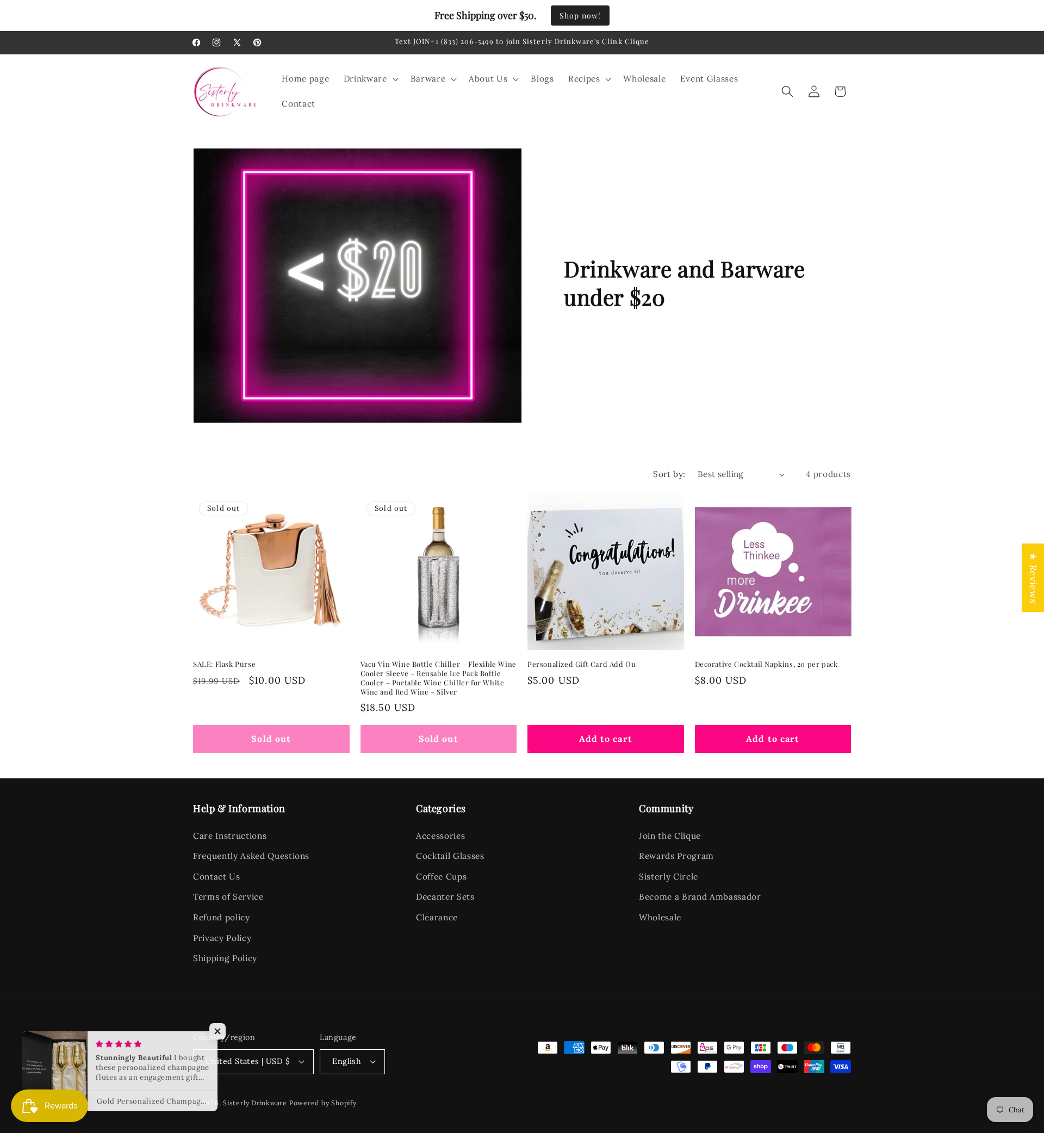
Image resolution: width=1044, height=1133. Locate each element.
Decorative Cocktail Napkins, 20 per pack (766, 664)
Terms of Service (228, 896)
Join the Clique (670, 836)
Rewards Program (676, 856)
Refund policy (221, 917)
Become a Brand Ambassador (700, 896)
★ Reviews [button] (1033, 577)
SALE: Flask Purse (224, 664)
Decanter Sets (445, 896)
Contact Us (216, 876)
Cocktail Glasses (450, 856)
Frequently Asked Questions (251, 856)
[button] (370, 78)
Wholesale (660, 917)
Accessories (440, 836)
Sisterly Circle (668, 876)
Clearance (437, 917)
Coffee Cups (441, 876)
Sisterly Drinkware (255, 1103)
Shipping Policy (225, 958)
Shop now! (580, 15)
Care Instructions (229, 836)
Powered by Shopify (323, 1103)
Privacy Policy (222, 938)
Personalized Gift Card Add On (581, 664)
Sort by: (669, 474)
